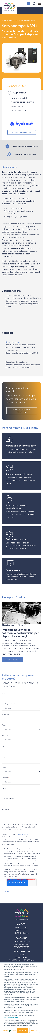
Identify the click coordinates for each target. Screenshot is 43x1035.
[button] (39, 3)
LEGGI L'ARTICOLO (12, 660)
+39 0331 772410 (21, 927)
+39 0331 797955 (21, 930)
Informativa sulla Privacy (11, 1017)
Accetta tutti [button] (22, 1030)
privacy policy (23, 834)
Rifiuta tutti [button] (34, 1030)
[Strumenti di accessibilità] (10, 1031)
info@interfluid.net (21, 933)
